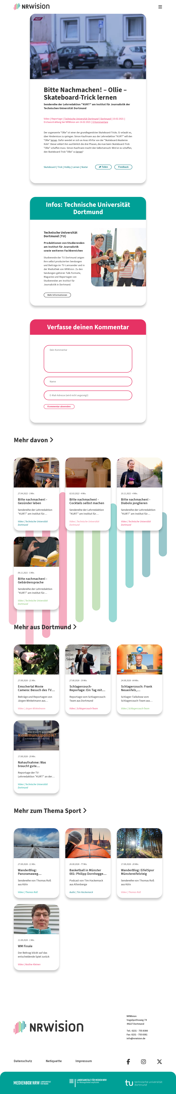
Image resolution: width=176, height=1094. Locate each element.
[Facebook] (128, 1062)
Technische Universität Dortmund (81, 118)
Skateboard (50, 167)
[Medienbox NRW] (32, 1083)
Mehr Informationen (57, 294)
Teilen (104, 167)
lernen (54, 140)
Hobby (67, 167)
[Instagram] (143, 1062)
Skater (84, 167)
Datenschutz (23, 1061)
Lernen (76, 167)
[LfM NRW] (88, 1083)
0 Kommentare (100, 122)
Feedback (123, 167)
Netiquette (54, 1061)
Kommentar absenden (59, 406)
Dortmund (105, 118)
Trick (60, 167)
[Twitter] (159, 1062)
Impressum (83, 1061)
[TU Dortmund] (143, 1083)
